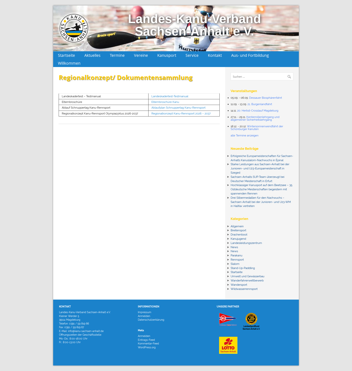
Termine (117, 55)
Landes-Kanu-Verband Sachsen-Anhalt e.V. (194, 25)
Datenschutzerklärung (151, 319)
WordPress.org (147, 347)
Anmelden (144, 316)
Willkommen (69, 63)
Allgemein (237, 226)
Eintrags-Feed (146, 339)
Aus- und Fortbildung (250, 55)
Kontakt (215, 55)
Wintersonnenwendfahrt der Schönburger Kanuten (257, 128)
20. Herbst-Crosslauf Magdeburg (257, 110)
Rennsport (237, 259)
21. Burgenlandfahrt (259, 104)
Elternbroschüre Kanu (165, 102)
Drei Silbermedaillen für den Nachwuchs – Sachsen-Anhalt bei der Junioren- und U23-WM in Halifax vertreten (261, 202)
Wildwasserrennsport (244, 289)
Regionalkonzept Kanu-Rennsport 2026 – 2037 (181, 113)
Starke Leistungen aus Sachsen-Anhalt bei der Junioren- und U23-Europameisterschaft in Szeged (260, 168)
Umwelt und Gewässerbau (247, 276)
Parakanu (236, 255)
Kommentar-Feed (148, 343)
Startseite (66, 55)
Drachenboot (239, 234)
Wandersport (239, 284)
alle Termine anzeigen (244, 135)
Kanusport (166, 55)
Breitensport (238, 230)
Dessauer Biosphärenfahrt (265, 97)
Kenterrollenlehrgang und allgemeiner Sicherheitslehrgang (255, 118)
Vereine (141, 55)
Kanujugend (238, 238)
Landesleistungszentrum (246, 243)
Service (192, 55)
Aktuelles (92, 55)
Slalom (235, 264)
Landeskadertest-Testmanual (169, 96)
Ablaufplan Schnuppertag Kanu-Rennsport (178, 107)
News (234, 247)
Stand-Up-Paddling (243, 268)
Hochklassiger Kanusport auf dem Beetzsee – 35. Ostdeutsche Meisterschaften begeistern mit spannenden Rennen (262, 189)
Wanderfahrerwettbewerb (247, 280)
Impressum (144, 312)
